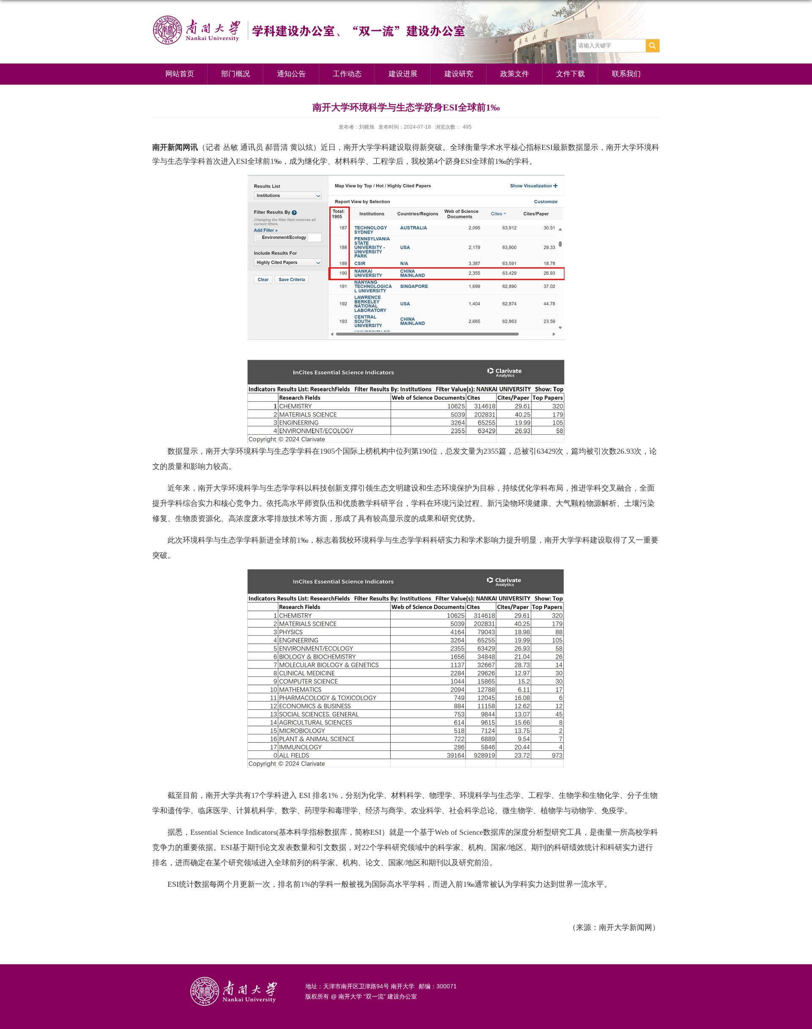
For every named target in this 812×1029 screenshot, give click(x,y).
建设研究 (458, 74)
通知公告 (291, 74)
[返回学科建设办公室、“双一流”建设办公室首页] (330, 18)
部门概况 (235, 74)
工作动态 (347, 74)
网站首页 (179, 74)
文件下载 (570, 74)
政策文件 (514, 74)
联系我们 (626, 74)
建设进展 (403, 74)
